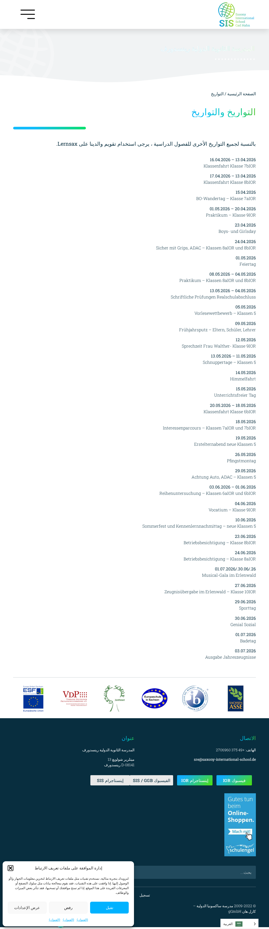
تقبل (109, 907)
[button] (10, 868)
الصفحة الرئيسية (241, 93)
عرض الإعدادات (27, 907)
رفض (68, 907)
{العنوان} (82, 920)
